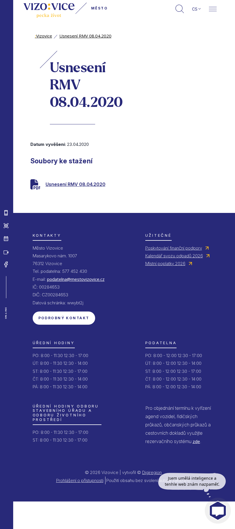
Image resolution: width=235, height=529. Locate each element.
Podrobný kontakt (63, 318)
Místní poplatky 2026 (165, 263)
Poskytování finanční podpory (173, 248)
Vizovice (43, 36)
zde (196, 441)
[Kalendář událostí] (6, 239)
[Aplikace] (6, 213)
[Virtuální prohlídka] (6, 226)
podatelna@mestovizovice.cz (76, 279)
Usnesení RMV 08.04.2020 (85, 36)
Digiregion (152, 472)
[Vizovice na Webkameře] (6, 251)
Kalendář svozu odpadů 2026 (174, 255)
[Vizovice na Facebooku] (6, 264)
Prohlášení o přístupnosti (79, 480)
